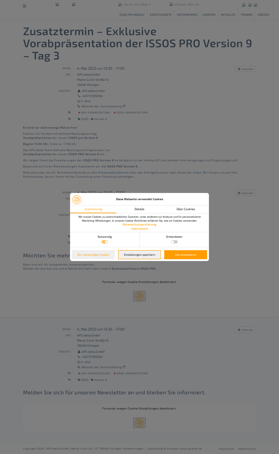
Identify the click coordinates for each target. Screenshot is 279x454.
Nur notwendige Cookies (93, 254)
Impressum (139, 228)
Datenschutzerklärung (139, 224)
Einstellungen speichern (139, 254)
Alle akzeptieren (185, 254)
